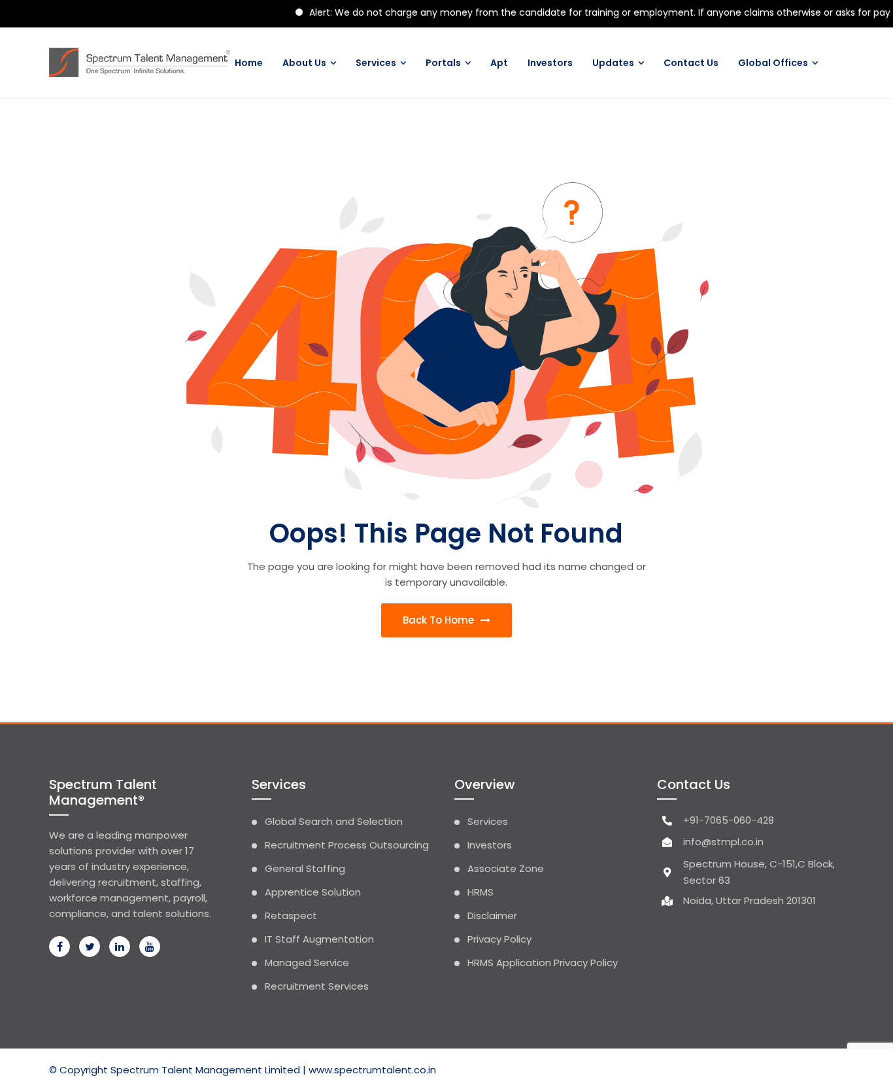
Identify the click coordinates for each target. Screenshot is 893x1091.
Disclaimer (492, 915)
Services (376, 62)
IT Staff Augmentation (319, 939)
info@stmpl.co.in (723, 841)
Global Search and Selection (334, 821)
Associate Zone (505, 868)
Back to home (440, 620)
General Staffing (305, 868)
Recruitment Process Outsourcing (347, 845)
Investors (550, 62)
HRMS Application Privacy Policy (542, 962)
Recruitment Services (317, 986)
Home (249, 62)
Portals (443, 62)
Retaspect (291, 915)
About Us (304, 62)
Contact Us (691, 62)
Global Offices (773, 62)
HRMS (480, 892)
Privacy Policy (499, 939)
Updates (613, 62)
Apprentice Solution (313, 892)
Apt (499, 62)
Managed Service (307, 962)
